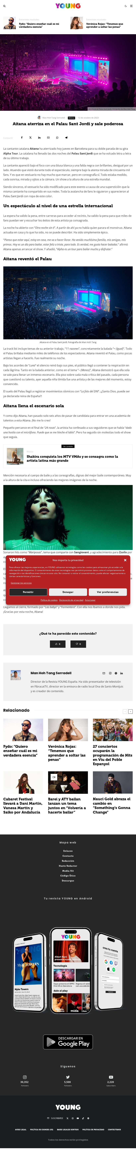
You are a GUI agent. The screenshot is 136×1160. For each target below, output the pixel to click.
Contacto (68, 856)
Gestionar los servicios (21, 582)
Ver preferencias (107, 592)
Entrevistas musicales (29, 19)
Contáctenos (114, 1130)
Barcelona (81, 148)
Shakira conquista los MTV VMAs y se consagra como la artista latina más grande (72, 459)
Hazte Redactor (68, 866)
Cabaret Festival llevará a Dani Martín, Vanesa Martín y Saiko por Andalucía (23, 806)
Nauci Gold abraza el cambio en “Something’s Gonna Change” (111, 805)
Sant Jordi (86, 153)
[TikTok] (83, 1118)
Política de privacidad (93, 1130)
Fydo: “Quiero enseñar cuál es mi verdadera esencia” (39, 25)
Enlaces (68, 851)
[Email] (48, 137)
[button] (125, 560)
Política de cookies (49, 600)
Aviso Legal (90, 600)
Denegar (68, 592)
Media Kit (68, 871)
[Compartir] (22, 137)
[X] (67, 1118)
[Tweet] (30, 137)
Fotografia (73, 342)
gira (125, 148)
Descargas (68, 881)
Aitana (34, 148)
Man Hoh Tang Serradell (53, 117)
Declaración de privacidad (71, 600)
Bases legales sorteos (68, 1130)
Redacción (68, 861)
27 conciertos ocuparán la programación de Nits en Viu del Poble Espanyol (112, 755)
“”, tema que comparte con (58, 552)
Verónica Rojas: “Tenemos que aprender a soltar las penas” (104, 25)
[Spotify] (88, 1118)
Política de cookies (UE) (41, 1130)
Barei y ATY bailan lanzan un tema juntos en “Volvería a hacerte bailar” (67, 806)
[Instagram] (72, 1118)
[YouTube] (77, 1118)
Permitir (28, 592)
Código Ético (68, 876)
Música (71, 118)
